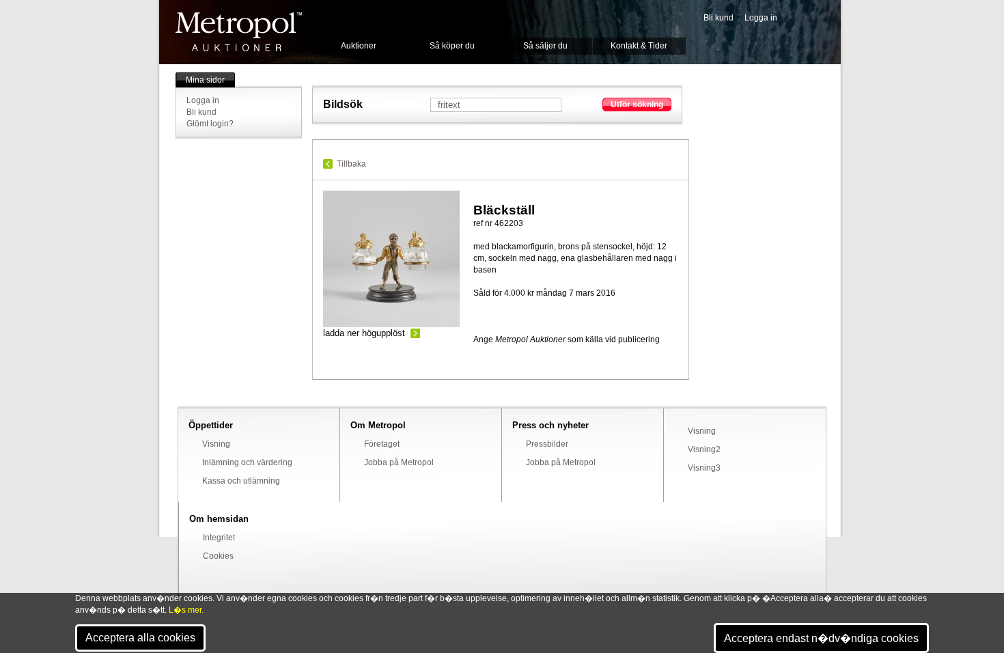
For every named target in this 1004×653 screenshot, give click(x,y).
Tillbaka (351, 164)
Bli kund (718, 18)
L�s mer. (186, 610)
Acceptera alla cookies (140, 637)
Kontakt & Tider (639, 46)
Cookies (218, 556)
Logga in (760, 18)
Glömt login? (210, 123)
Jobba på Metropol (399, 462)
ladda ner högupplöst (364, 333)
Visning (216, 444)
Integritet (219, 537)
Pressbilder (547, 444)
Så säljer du (545, 46)
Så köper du (452, 46)
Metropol (239, 32)
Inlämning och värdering (247, 462)
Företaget (382, 444)
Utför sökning (637, 104)
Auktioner (358, 46)
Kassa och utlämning (241, 481)
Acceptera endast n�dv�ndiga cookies (821, 638)
